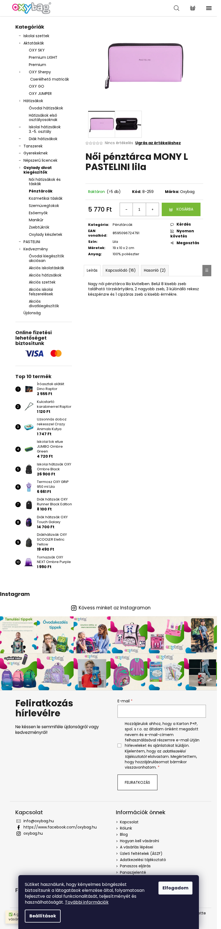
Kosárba (185, 209)
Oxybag (187, 191)
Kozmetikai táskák (46, 198)
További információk (87, 902)
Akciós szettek (42, 282)
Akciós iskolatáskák (46, 268)
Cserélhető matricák (49, 79)
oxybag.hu (33, 833)
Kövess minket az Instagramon (115, 608)
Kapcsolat (129, 822)
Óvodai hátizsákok (46, 108)
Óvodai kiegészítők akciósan (46, 258)
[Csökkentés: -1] (126, 209)
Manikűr (36, 220)
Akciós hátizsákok (45, 275)
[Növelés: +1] (152, 209)
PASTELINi (31, 241)
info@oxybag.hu (38, 821)
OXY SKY (37, 50)
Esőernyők (38, 213)
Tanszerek (33, 146)
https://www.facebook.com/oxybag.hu (60, 827)
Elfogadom (175, 888)
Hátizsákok (33, 100)
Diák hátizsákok (43, 138)
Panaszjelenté (133, 872)
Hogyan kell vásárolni (139, 841)
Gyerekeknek (35, 153)
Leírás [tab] (92, 270)
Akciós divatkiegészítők (44, 304)
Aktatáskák (33, 43)
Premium (37, 64)
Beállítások (42, 916)
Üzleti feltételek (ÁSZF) (141, 853)
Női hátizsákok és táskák (45, 182)
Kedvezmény (35, 249)
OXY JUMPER (40, 93)
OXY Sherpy (40, 72)
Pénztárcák (41, 191)
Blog (124, 834)
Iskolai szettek (36, 36)
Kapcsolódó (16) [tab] (121, 270)
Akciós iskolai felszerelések (41, 292)
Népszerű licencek (40, 160)
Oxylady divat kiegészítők (37, 170)
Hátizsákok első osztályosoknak (43, 118)
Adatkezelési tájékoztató (143, 859)
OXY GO (36, 86)
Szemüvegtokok (44, 205)
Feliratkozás (137, 782)
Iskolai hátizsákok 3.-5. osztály (45, 129)
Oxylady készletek (45, 234)
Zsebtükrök (39, 227)
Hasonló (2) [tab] (155, 270)
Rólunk (126, 828)
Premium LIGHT (43, 57)
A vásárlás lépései (136, 847)
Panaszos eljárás (135, 866)
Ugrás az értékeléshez (158, 143)
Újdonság (32, 313)
